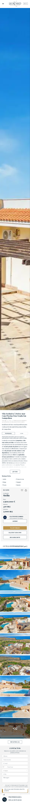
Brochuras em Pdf (15, 537)
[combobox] (15, 774)
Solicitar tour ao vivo (15, 533)
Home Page (4, 420)
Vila (10, 420)
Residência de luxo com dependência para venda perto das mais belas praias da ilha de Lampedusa (14, 421)
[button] (22, 490)
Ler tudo (15, 472)
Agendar (15, 521)
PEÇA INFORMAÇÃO (15, 528)
